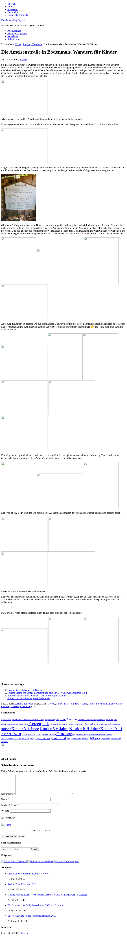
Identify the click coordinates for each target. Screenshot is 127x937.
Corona (63, 719)
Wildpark (95, 738)
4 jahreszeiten (6, 720)
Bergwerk (55, 719)
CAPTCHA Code (39, 830)
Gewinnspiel (104, 724)
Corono (51, 703)
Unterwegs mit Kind (21, 706)
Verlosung (85, 738)
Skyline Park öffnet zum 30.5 (21, 884)
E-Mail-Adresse (10, 805)
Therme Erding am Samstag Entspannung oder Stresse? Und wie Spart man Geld (47, 692)
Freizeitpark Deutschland (58, 724)
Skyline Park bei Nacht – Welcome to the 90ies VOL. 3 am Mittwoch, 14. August (47, 894)
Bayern (48, 719)
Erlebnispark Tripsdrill (92, 720)
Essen (103, 720)
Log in (24, 933)
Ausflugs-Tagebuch (23, 703)
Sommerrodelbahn (9, 738)
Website (5, 810)
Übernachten (105, 738)
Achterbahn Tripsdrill (30, 720)
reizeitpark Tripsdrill (83, 734)
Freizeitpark (38, 723)
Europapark (111, 719)
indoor (6, 729)
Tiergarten (34, 738)
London (24, 734)
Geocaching (91, 724)
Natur (38, 734)
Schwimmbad (107, 734)
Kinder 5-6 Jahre (96, 703)
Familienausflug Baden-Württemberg (14, 724)
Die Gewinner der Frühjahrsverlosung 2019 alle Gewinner (36, 905)
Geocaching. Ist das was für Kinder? (25, 690)
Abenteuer (17, 719)
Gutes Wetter (116, 724)
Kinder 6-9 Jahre (114, 703)
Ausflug (41, 720)
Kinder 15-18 (11, 734)
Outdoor (5, 706)
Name (5, 799)
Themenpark (23, 738)
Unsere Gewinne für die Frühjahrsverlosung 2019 (31, 915)
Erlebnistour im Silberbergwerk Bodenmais (28, 698)
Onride (52, 734)
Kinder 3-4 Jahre (79, 703)
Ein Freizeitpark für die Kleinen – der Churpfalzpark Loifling (37, 695)
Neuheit (45, 734)
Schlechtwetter (96, 734)
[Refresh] (6, 825)
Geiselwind (72, 724)
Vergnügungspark (74, 738)
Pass (73, 734)
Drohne (81, 719)
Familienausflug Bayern (13, 20)
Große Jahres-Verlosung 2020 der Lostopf (27, 873)
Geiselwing (80, 724)
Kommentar (8, 794)
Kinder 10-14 (63, 703)
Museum (31, 734)
